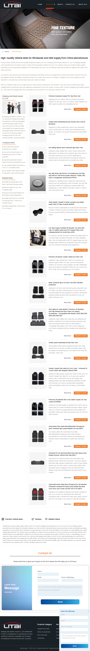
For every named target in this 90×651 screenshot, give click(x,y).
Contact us (69, 4)
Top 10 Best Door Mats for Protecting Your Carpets (10, 148)
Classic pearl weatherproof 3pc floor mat (63, 342)
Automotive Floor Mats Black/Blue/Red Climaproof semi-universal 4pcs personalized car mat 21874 (66, 427)
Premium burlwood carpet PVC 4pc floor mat (64, 96)
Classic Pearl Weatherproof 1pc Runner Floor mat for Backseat (67, 123)
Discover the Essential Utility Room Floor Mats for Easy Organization (13, 194)
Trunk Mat (40, 638)
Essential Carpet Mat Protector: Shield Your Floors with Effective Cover (13, 161)
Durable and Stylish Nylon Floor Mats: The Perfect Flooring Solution (12, 183)
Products (49, 4)
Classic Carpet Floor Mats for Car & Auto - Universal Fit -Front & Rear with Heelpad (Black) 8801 (68, 369)
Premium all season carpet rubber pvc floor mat (66, 257)
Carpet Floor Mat (43, 629)
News (59, 4)
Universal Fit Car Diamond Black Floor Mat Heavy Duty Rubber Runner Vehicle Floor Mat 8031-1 (68, 454)
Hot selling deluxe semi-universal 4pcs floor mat (66, 148)
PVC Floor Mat (42, 635)
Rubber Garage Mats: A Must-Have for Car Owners (13, 207)
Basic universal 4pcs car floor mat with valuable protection (66, 284)
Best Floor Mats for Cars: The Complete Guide (11, 189)
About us (81, 4)
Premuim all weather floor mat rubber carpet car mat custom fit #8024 (68, 401)
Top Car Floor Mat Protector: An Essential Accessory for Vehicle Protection (12, 154)
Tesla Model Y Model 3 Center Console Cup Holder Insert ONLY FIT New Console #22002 (66, 203)
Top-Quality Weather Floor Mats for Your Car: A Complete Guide (13, 166)
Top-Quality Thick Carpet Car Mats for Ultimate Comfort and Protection (13, 172)
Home (40, 4)
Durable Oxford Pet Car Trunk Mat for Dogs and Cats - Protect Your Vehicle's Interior (13, 200)
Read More (67, 109)
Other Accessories (43, 632)
